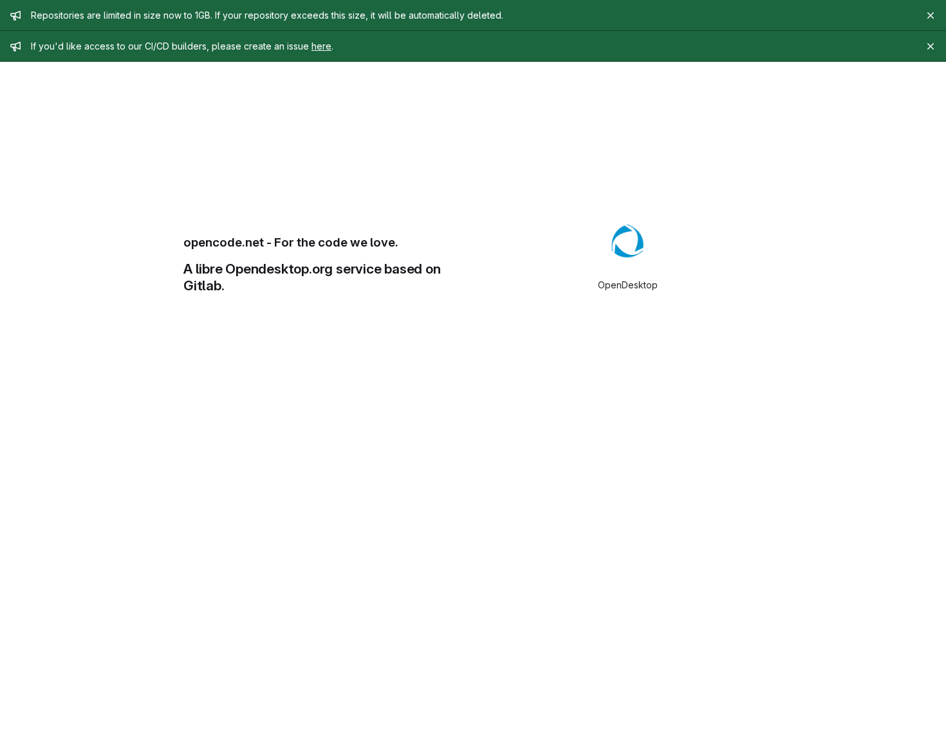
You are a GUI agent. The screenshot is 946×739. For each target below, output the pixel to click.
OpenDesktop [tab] (628, 284)
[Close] (930, 15)
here (321, 46)
